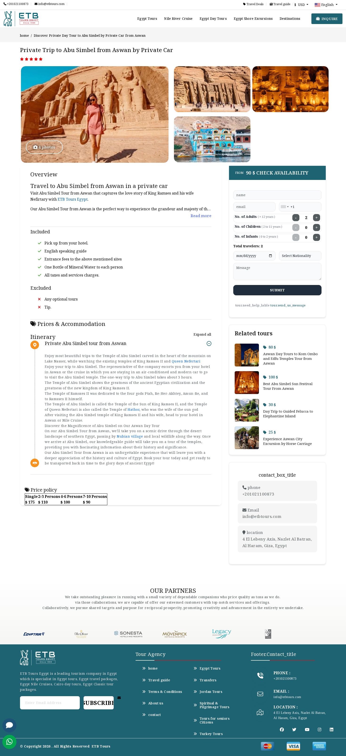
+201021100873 (17, 4)
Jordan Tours (211, 692)
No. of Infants (256, 236)
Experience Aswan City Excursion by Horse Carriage (287, 441)
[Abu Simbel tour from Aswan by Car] (95, 114)
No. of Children (258, 226)
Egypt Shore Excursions (253, 18)
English (327, 4)
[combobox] (284, 206)
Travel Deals (255, 4)
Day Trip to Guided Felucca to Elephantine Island (288, 413)
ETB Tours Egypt (73, 199)
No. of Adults (255, 216)
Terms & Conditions (165, 692)
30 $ (272, 404)
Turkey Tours (211, 734)
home (24, 35)
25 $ (272, 432)
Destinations (290, 18)
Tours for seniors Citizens (214, 720)
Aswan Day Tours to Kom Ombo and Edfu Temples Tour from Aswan (290, 358)
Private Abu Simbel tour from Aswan (85, 343)
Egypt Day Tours (213, 18)
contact (154, 715)
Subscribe (99, 703)
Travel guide (281, 4)
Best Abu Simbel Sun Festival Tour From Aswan (288, 386)
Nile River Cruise (178, 18)
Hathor (133, 409)
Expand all (202, 334)
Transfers (208, 680)
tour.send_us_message (288, 305)
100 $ (273, 377)
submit (277, 290)
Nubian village (130, 436)
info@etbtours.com (50, 4)
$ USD (300, 4)
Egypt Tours (147, 18)
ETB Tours (101, 746)
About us (155, 703)
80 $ (272, 347)
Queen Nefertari (186, 361)
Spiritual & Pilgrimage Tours (214, 705)
